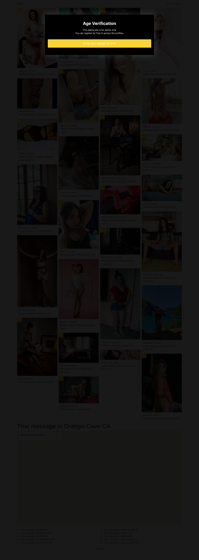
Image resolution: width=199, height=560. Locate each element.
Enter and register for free (99, 43)
